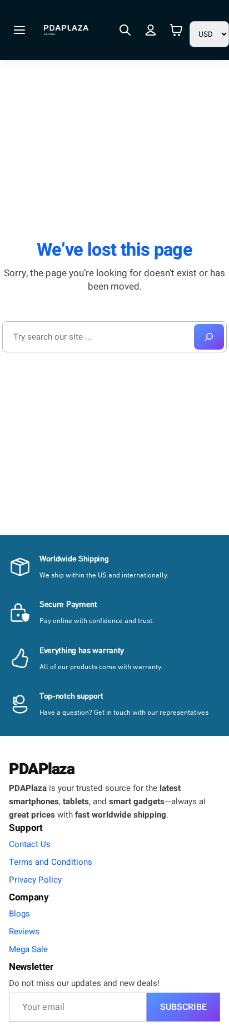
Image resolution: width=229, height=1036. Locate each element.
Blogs (19, 914)
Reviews (24, 931)
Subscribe (183, 1007)
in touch (118, 712)
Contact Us (30, 844)
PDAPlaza (41, 769)
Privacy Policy (35, 880)
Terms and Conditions (50, 862)
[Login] (150, 30)
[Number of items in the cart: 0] (176, 30)
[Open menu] (19, 30)
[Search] (209, 337)
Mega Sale (28, 949)
